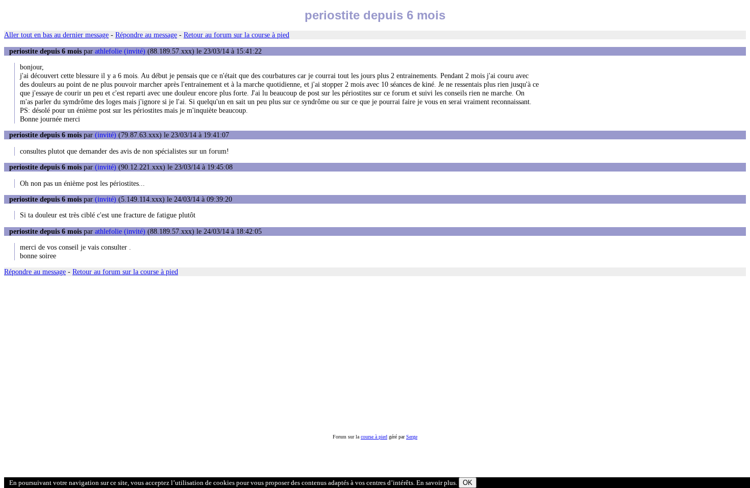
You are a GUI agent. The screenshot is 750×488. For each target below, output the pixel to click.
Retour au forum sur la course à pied (236, 35)
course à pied (374, 437)
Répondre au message (146, 35)
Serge (411, 437)
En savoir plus (436, 482)
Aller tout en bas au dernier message (56, 35)
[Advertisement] (310, 355)
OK (467, 482)
